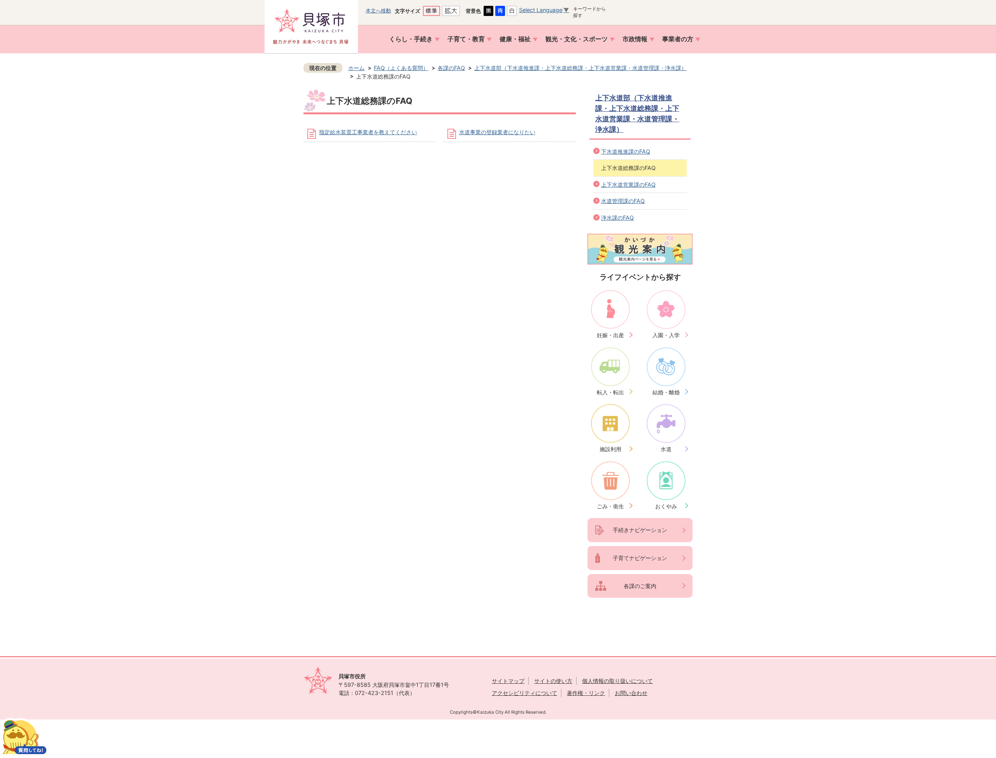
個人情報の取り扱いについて (617, 680)
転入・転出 (610, 392)
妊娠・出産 (610, 335)
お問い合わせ (631, 693)
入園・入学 (666, 335)
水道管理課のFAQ (623, 201)
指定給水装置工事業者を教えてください (368, 132)
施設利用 (610, 449)
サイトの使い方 (553, 680)
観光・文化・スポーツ (576, 39)
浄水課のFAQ (617, 217)
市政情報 (634, 39)
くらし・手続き (411, 39)
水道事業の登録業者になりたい (497, 132)
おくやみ (666, 506)
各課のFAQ (451, 68)
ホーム (356, 68)
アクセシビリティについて (524, 693)
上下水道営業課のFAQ (628, 184)
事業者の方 (677, 39)
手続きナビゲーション (640, 530)
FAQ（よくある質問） (401, 68)
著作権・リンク (586, 693)
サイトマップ (508, 680)
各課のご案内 (640, 586)
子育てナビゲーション (640, 558)
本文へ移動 (378, 10)
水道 (666, 449)
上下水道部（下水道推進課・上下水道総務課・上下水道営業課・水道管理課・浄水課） (580, 68)
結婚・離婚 (666, 392)
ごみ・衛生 (610, 506)
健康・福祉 (515, 39)
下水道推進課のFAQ (625, 151)
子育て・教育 (466, 39)
